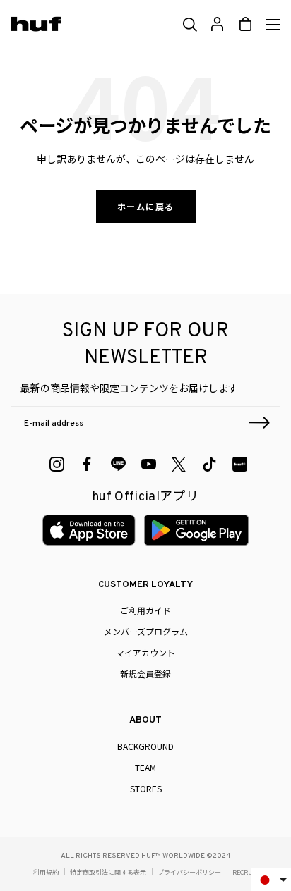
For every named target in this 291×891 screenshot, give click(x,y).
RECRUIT (245, 872)
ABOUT (145, 720)
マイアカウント (145, 652)
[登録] (259, 424)
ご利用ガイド (145, 610)
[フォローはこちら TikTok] (209, 464)
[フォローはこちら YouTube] (148, 464)
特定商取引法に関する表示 (108, 872)
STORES (146, 788)
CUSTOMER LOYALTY (145, 585)
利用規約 (46, 872)
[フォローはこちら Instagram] (56, 464)
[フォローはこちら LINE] (118, 464)
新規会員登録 (145, 674)
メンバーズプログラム (146, 631)
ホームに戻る (145, 206)
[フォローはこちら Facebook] (87, 464)
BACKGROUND (145, 746)
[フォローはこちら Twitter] (179, 464)
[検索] (189, 24)
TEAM (145, 767)
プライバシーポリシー (189, 872)
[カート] (245, 24)
